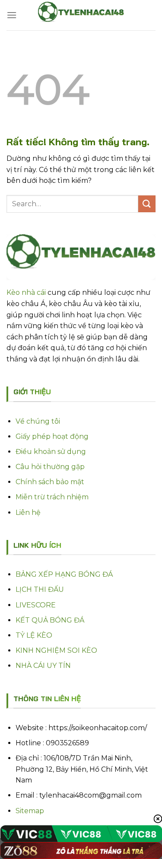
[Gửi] (147, 203)
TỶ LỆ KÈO (34, 635)
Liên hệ (28, 512)
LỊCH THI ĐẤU (40, 589)
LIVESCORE (36, 605)
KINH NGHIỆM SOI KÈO (56, 650)
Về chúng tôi (38, 421)
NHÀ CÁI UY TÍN (43, 665)
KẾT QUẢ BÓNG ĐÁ (50, 620)
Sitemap (30, 811)
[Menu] (11, 15)
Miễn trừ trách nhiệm (52, 497)
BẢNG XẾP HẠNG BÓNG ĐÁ (64, 574)
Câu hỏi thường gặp (50, 467)
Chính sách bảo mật (50, 482)
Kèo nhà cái (26, 292)
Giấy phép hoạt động (52, 436)
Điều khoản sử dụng (51, 451)
